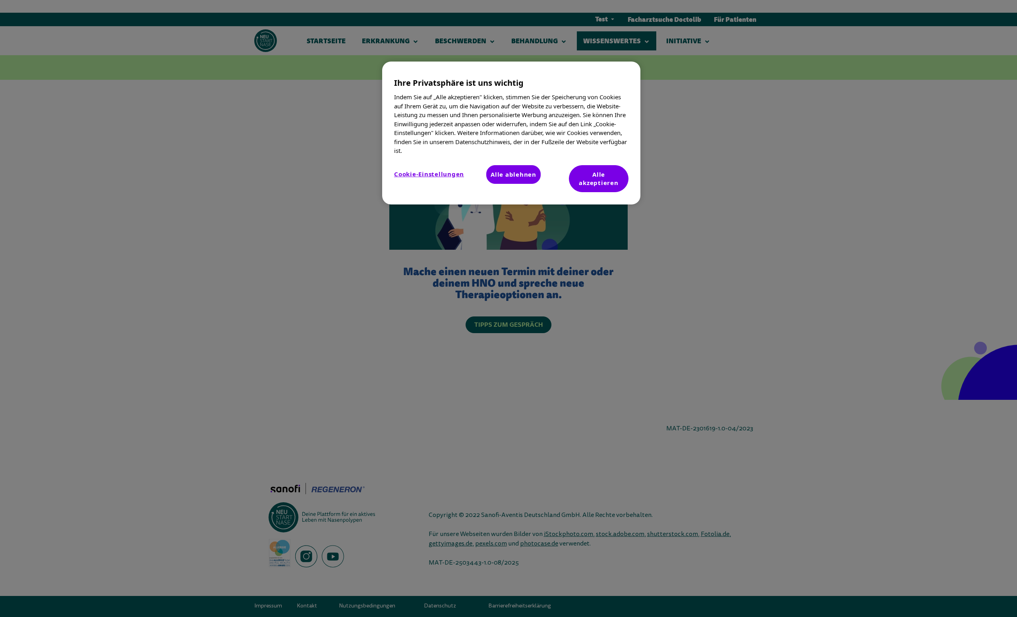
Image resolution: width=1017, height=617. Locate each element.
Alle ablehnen (513, 174)
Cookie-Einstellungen (429, 174)
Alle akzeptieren (598, 178)
